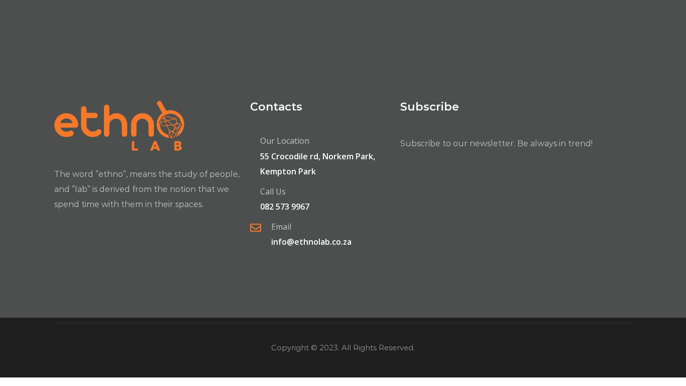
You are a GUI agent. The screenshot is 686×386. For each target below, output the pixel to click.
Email (281, 226)
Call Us (273, 191)
